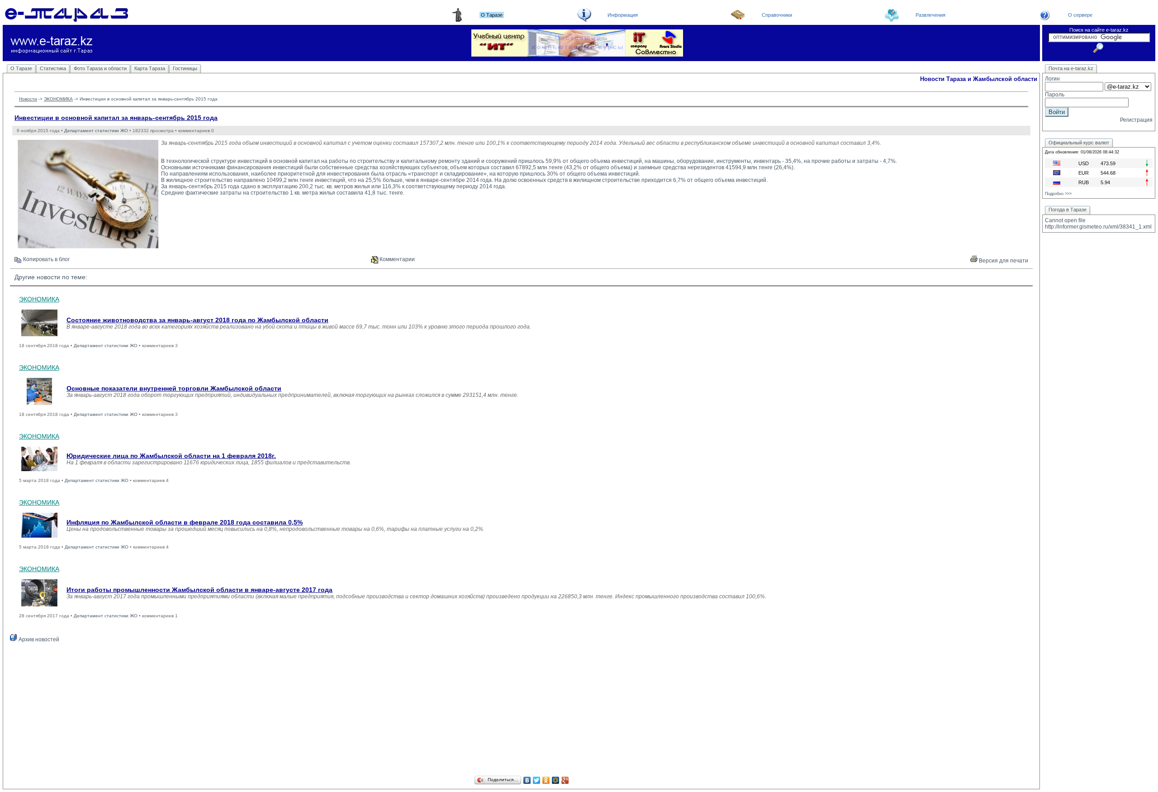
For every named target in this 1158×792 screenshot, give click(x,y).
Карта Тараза (149, 68)
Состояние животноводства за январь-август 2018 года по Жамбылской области (197, 320)
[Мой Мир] (555, 780)
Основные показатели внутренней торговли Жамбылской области (173, 388)
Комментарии (396, 259)
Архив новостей (38, 639)
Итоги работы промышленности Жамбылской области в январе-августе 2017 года (199, 589)
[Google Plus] (565, 780)
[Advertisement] (521, 710)
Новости (28, 98)
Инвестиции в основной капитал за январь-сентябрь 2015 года (116, 117)
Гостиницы (185, 68)
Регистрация (1136, 120)
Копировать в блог (46, 259)
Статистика (53, 68)
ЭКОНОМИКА (58, 98)
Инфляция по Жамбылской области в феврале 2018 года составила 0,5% (184, 522)
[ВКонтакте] (527, 780)
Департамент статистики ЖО (96, 130)
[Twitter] (536, 780)
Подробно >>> (1058, 193)
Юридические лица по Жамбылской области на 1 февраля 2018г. (171, 455)
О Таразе (21, 68)
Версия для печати (1003, 261)
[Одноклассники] (546, 780)
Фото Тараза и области (100, 68)
